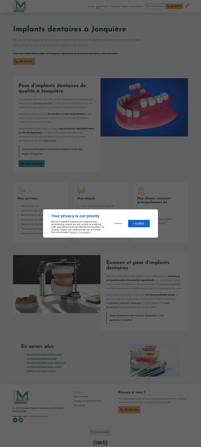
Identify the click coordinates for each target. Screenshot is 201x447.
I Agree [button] (138, 223)
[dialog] (100, 223)
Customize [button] (118, 223)
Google (72, 232)
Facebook (84, 232)
